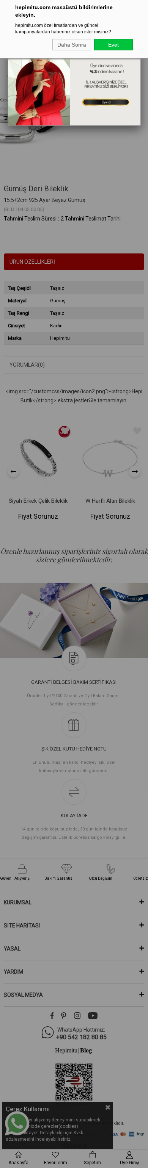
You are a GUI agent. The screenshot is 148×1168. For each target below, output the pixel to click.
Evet (113, 45)
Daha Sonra (71, 45)
